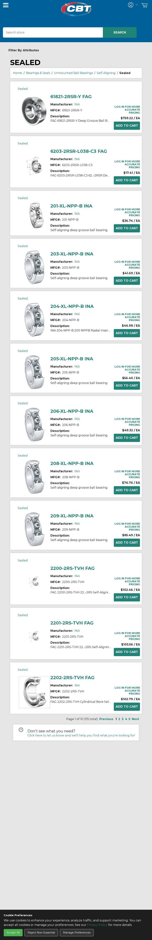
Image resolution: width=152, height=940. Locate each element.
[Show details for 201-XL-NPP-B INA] (34, 215)
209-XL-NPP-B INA (71, 516)
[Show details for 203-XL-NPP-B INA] (34, 267)
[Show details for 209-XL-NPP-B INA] (34, 529)
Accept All (13, 932)
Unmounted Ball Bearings (73, 73)
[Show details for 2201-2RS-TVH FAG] (34, 637)
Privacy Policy (97, 925)
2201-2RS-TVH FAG (72, 623)
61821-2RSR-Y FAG (71, 96)
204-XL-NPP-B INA (72, 306)
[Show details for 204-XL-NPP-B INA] (34, 319)
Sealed (23, 89)
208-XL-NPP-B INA (71, 463)
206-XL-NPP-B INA (71, 411)
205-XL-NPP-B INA (71, 358)
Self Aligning (106, 73)
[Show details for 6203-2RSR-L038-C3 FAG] (34, 166)
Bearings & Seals (38, 73)
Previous (106, 719)
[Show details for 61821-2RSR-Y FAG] (34, 111)
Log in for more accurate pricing (127, 109)
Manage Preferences (76, 932)
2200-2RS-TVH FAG (72, 568)
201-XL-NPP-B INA (71, 206)
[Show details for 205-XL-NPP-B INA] (34, 372)
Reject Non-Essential (41, 932)
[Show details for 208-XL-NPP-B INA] (34, 477)
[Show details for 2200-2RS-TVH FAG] (34, 582)
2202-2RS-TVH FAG (72, 677)
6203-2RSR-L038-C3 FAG (78, 151)
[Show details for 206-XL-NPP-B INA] (34, 424)
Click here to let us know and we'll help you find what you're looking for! (81, 735)
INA (77, 104)
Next (135, 719)
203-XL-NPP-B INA (71, 254)
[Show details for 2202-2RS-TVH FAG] (34, 692)
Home (17, 73)
